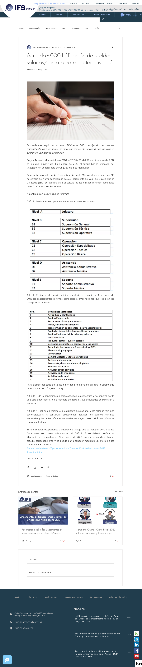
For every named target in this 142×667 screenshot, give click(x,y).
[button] (58, 14)
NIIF (64, 28)
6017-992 (57, 10)
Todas (21, 28)
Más (97, 28)
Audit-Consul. (51, 28)
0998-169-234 (78, 10)
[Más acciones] (112, 47)
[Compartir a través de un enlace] (48, 467)
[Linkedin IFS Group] (136, 644)
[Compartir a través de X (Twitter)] (35, 467)
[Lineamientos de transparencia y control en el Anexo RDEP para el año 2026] (43, 511)
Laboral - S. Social (34, 458)
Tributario (75, 28)
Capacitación (34, 28)
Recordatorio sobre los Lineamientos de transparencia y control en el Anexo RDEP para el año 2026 (42, 531)
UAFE (87, 28)
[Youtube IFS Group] (136, 656)
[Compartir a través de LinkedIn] (41, 467)
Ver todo (119, 491)
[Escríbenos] (136, 639)
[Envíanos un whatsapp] (136, 633)
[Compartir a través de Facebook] (28, 467)
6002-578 (66, 10)
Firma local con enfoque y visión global (121, 8)
